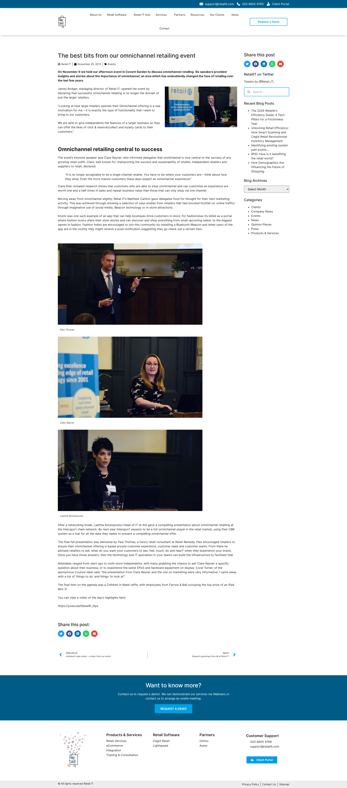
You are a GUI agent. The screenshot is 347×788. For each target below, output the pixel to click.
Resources (197, 14)
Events (112, 64)
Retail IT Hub (142, 14)
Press (255, 229)
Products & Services (265, 233)
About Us (96, 14)
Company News (262, 211)
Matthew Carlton (138, 199)
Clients (256, 207)
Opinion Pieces (261, 224)
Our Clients (217, 14)
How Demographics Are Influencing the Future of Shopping (267, 167)
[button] (61, 633)
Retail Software (117, 14)
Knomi (62, 216)
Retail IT (114, 89)
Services (161, 14)
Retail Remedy (185, 542)
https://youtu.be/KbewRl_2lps (78, 606)
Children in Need (118, 585)
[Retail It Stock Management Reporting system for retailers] (73, 749)
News (235, 14)
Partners (179, 14)
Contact (164, 28)
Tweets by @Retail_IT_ (259, 81)
